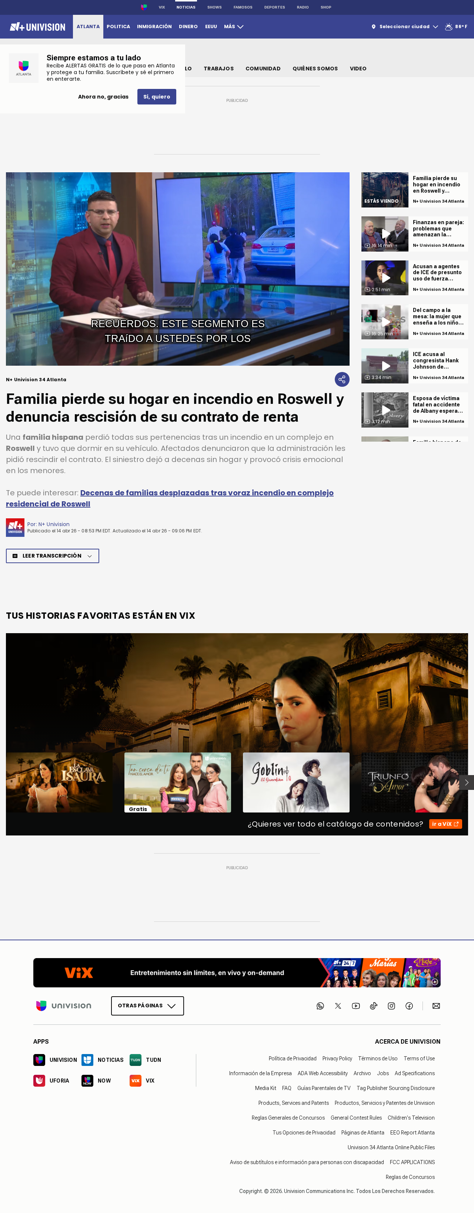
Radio (303, 7)
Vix (162, 7)
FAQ (286, 1088)
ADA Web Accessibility (323, 1073)
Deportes (274, 7)
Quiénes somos (315, 68)
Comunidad (263, 68)
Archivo (362, 1073)
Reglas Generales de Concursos (288, 1118)
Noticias (186, 7)
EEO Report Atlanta (412, 1133)
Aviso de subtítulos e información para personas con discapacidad (307, 1162)
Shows (214, 7)
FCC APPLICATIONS (412, 1162)
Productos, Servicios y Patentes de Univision (385, 1103)
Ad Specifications (415, 1073)
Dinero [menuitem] (188, 26)
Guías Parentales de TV (324, 1088)
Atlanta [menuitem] (88, 26)
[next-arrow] (466, 782)
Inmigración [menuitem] (154, 26)
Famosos (243, 7)
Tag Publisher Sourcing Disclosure (396, 1088)
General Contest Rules (356, 1118)
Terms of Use (419, 1058)
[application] (178, 269)
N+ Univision (54, 524)
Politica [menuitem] (118, 26)
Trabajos (219, 68)
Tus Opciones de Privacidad (304, 1133)
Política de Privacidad (293, 1058)
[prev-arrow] (1, 782)
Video (358, 68)
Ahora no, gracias (103, 96)
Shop (326, 7)
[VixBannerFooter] (237, 972)
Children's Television (411, 1118)
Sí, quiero (156, 96)
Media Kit (265, 1088)
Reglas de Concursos (410, 1177)
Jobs (383, 1073)
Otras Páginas (140, 1005)
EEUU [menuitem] (211, 26)
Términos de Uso (378, 1058)
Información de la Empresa (260, 1073)
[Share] (342, 379)
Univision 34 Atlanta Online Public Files (391, 1147)
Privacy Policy (337, 1058)
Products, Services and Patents (293, 1103)
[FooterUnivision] (63, 1006)
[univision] (36, 27)
